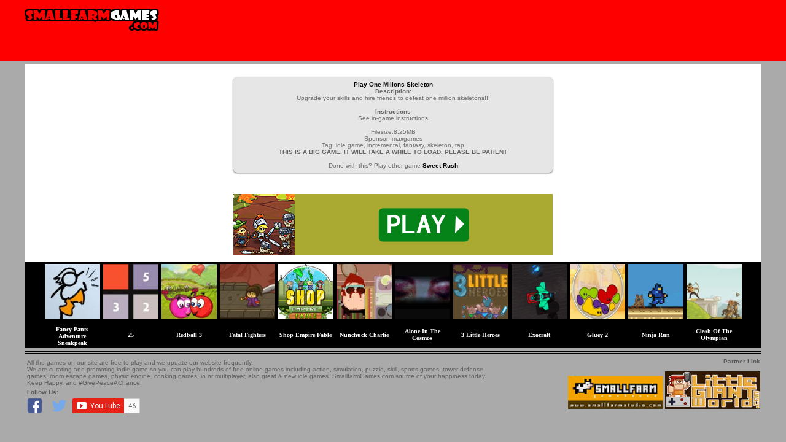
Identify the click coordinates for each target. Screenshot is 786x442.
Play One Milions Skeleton (393, 84)
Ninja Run (656, 335)
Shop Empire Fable (305, 335)
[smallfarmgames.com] (92, 34)
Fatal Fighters (247, 335)
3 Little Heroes (480, 335)
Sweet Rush (440, 165)
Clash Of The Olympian (714, 334)
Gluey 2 (597, 335)
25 (131, 335)
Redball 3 (189, 335)
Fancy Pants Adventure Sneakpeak (72, 336)
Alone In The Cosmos (422, 334)
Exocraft (539, 335)
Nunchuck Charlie (364, 335)
